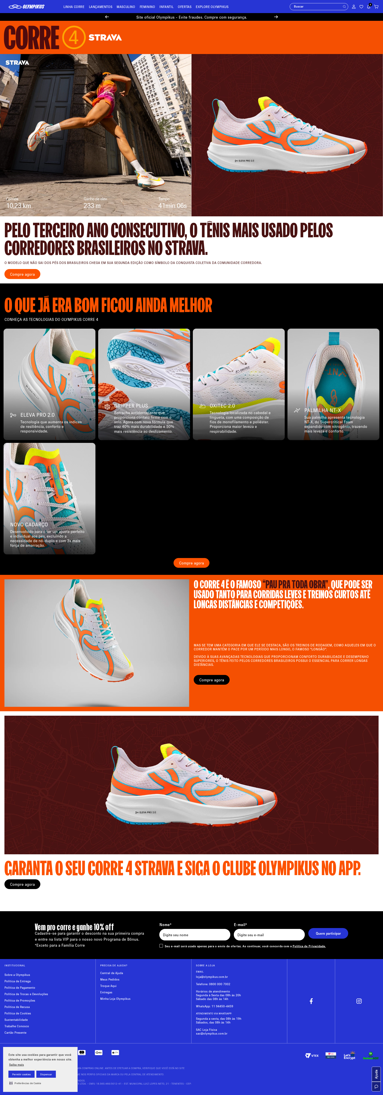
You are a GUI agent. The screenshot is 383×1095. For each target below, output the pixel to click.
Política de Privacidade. (309, 947)
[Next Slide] (276, 17)
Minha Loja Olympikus (115, 999)
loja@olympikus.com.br (212, 977)
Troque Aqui (108, 986)
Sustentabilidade (16, 1020)
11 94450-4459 (222, 1007)
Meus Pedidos (109, 980)
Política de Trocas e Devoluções (26, 994)
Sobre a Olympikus (17, 975)
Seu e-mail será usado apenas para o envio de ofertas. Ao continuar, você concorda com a (245, 947)
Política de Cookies (17, 1014)
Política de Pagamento (19, 988)
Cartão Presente (15, 1033)
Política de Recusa (17, 1007)
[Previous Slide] (107, 17)
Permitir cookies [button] (21, 1074)
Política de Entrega (17, 982)
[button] (25, 1083)
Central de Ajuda (111, 973)
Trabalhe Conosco (16, 1027)
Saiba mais (16, 1064)
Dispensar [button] (46, 1074)
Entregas (106, 993)
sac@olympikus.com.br (211, 1034)
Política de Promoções (19, 1001)
